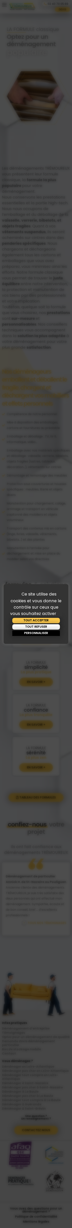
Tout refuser (36, 626)
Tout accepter (36, 620)
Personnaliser (36, 633)
